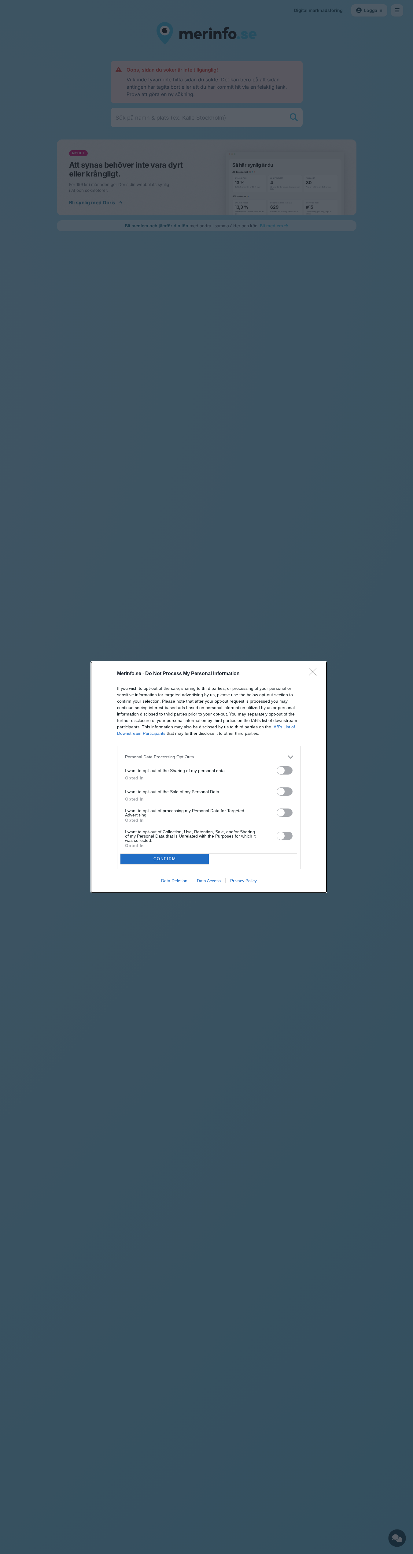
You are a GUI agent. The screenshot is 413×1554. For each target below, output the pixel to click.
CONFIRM (164, 859)
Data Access (209, 880)
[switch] (285, 770)
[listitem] (209, 757)
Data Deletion (174, 880)
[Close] (314, 674)
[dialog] (208, 777)
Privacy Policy (243, 880)
